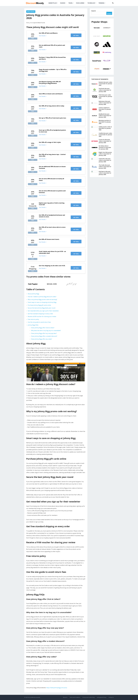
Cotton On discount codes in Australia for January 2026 (105, 141)
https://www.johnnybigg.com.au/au (56, 688)
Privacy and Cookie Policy (88, 697)
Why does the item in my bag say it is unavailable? (46, 330)
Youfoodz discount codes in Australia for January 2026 (105, 90)
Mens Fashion (30, 11)
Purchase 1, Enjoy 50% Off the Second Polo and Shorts (52, 58)
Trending (101, 3)
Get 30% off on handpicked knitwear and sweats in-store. (52, 216)
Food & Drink (80, 3)
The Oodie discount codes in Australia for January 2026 (105, 166)
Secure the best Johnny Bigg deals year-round (41, 308)
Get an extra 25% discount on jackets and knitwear (52, 191)
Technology (91, 3)
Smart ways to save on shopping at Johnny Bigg (42, 302)
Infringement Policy (101, 697)
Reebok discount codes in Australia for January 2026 (105, 83)
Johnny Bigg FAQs (33, 325)
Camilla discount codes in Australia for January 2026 (105, 134)
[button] (36, 284)
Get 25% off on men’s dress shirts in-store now (52, 228)
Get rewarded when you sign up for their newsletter (43, 311)
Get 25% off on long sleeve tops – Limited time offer (52, 155)
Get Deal (76, 35)
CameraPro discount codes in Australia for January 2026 (105, 160)
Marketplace (53, 3)
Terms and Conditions (75, 697)
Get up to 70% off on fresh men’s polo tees (52, 118)
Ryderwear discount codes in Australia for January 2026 (105, 103)
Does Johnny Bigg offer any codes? (41, 339)
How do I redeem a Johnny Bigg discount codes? (42, 297)
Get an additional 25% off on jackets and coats (52, 46)
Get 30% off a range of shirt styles (50, 142)
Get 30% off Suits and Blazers (48, 33)
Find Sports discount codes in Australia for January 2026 (105, 173)
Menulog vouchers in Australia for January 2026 (105, 122)
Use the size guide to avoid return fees (39, 322)
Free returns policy (33, 319)
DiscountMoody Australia (34, 697)
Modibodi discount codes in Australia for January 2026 (105, 115)
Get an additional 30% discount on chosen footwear (52, 167)
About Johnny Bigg (33, 294)
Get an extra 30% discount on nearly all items (51, 179)
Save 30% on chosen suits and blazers (51, 94)
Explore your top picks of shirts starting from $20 (51, 204)
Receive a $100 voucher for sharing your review (42, 316)
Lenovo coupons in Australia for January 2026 (105, 109)
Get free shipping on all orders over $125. (52, 265)
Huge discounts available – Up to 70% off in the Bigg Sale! (52, 70)
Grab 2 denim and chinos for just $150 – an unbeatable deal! (52, 252)
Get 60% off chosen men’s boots (49, 239)
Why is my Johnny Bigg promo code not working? (42, 299)
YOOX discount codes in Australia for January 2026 (105, 96)
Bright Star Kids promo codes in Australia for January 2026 (105, 154)
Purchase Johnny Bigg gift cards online (39, 305)
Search (93, 11)
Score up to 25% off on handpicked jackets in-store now (52, 131)
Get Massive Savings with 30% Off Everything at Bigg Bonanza (50, 82)
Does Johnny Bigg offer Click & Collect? (42, 328)
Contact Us (111, 697)
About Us (65, 697)
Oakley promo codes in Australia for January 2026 (105, 128)
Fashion (62, 3)
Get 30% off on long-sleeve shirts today (51, 106)
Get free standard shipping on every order (40, 314)
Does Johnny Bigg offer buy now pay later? (44, 333)
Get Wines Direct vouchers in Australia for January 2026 (105, 147)
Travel (70, 3)
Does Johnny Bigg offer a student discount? (44, 336)
